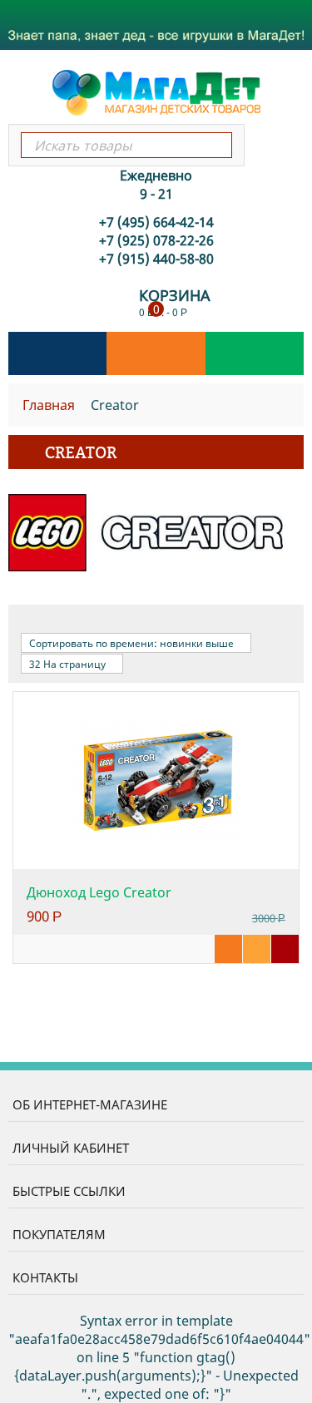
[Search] (218, 145)
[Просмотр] (228, 949)
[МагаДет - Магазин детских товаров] (156, 91)
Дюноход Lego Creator (99, 892)
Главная (48, 405)
